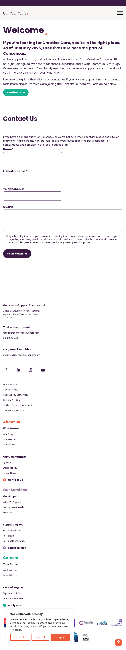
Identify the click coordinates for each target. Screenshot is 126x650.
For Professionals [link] (12, 530)
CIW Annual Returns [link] (13, 410)
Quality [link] (7, 462)
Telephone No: (13, 189)
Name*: (8, 149)
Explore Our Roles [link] (12, 593)
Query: (8, 207)
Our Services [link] (15, 489)
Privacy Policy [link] (10, 384)
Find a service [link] (17, 548)
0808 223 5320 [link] (11, 338)
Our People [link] (9, 439)
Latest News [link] (9, 473)
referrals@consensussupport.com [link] (21, 332)
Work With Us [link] (10, 570)
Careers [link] (10, 557)
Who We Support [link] (12, 502)
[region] (40, 626)
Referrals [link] (7, 512)
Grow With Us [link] (10, 575)
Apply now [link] (15, 605)
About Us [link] (11, 421)
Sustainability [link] (10, 467)
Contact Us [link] (15, 480)
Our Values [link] (9, 444)
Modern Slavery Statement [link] (17, 405)
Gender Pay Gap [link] (12, 400)
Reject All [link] (40, 637)
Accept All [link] (60, 637)
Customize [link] (20, 637)
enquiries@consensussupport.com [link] (21, 355)
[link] (118, 642)
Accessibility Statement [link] (16, 394)
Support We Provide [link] (13, 507)
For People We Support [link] (15, 540)
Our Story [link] (8, 434)
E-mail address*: (15, 171)
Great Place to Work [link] (14, 598)
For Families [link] (9, 535)
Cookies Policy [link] (10, 389)
